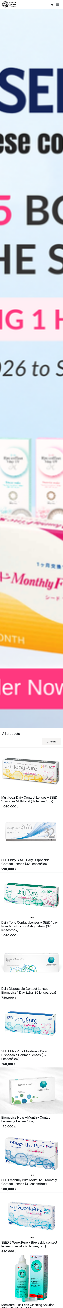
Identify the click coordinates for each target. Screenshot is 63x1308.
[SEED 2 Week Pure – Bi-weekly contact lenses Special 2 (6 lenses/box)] (31, 1215)
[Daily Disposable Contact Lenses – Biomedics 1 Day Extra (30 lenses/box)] (31, 962)
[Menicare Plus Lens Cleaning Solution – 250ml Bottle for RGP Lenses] (31, 1278)
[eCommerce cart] (51, 4)
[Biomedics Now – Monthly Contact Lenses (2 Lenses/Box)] (31, 1090)
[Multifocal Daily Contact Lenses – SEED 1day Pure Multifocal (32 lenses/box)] (31, 770)
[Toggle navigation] (58, 4)
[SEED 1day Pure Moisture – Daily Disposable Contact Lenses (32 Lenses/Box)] (31, 1024)
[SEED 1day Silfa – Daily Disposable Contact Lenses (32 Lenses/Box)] (31, 833)
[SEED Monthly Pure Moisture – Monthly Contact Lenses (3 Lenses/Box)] (31, 1153)
